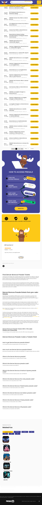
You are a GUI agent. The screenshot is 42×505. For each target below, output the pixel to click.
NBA (11, 433)
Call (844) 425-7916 (39, 2)
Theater (25, 431)
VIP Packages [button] (28, 1)
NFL (31, 431)
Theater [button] (26, 3)
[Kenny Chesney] (6, 456)
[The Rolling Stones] (6, 464)
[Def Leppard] (6, 439)
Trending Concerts (8, 431)
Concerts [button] (31, 2)
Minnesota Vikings (7, 317)
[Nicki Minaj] (6, 447)
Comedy (17, 431)
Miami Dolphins (35, 316)
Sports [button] (26, 2)
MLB (5, 433)
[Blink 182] (6, 473)
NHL (17, 433)
